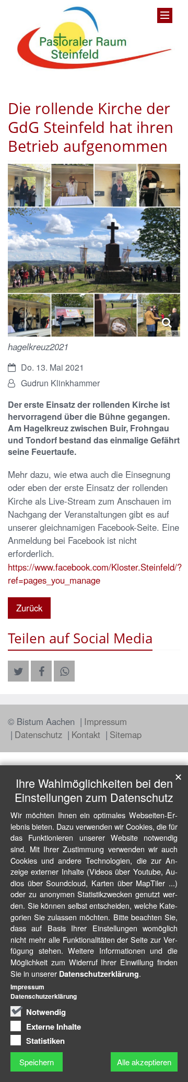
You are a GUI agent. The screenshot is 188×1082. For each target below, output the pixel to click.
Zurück (29, 607)
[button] (18, 671)
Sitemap (126, 734)
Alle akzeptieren (144, 1061)
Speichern (36, 1061)
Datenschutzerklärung (99, 973)
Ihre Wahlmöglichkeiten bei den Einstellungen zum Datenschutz (94, 790)
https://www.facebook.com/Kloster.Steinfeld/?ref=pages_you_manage (95, 573)
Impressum (105, 721)
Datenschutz (40, 734)
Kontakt (87, 734)
